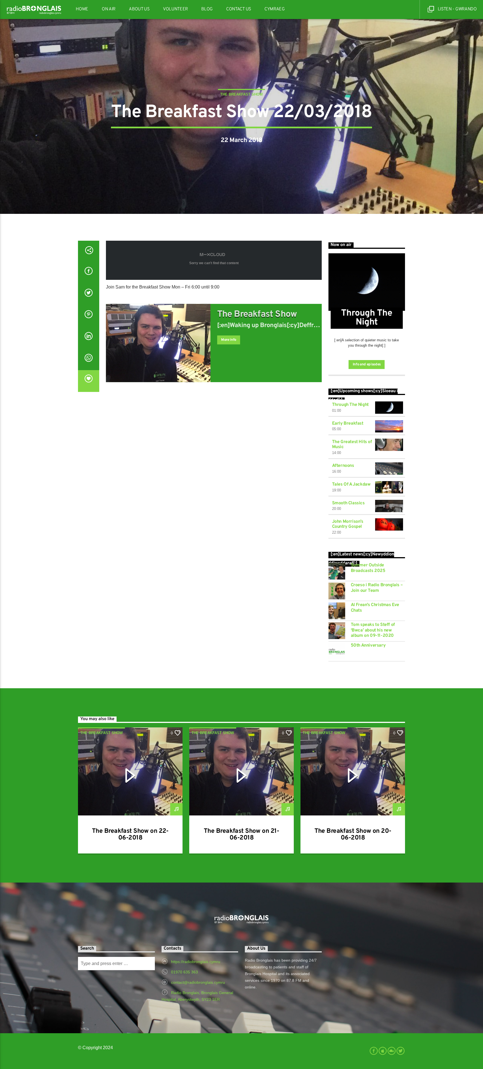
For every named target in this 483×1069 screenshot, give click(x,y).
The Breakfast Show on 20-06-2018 (352, 834)
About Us (139, 9)
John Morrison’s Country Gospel (347, 524)
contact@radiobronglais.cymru (198, 982)
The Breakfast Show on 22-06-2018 (130, 834)
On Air (108, 9)
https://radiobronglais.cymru (195, 961)
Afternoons (343, 466)
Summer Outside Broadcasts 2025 (368, 568)
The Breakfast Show (241, 94)
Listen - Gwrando (457, 9)
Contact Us (238, 9)
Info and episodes (367, 364)
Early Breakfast (347, 423)
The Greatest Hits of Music (352, 444)
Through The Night (350, 405)
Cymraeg (274, 9)
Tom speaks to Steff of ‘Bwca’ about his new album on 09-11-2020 (373, 630)
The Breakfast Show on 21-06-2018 (241, 834)
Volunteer (175, 9)
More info (228, 340)
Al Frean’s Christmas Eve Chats (375, 607)
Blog (207, 9)
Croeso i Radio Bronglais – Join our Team (377, 588)
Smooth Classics (348, 503)
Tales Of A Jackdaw (351, 484)
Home (82, 9)
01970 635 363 (184, 972)
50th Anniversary (368, 645)
